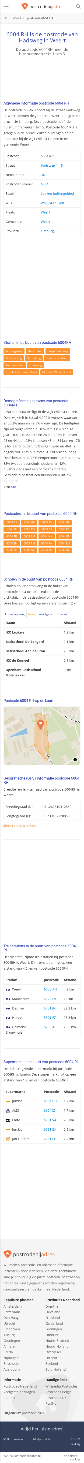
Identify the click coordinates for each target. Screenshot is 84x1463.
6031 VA (50, 1120)
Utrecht (9, 1323)
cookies (75, 1459)
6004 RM (29, 543)
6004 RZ (64, 522)
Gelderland (54, 1323)
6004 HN (46, 536)
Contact (9, 1397)
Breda (8, 1352)
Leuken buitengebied (57, 193)
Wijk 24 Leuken (52, 203)
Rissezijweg (35, 351)
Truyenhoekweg (57, 351)
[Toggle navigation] (6, 6)
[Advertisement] (42, 289)
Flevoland (53, 1312)
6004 (44, 184)
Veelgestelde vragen (19, 1392)
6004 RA (46, 543)
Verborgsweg (14, 351)
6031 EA (50, 1129)
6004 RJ (12, 529)
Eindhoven (12, 1329)
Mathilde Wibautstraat (56, 372)
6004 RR (47, 529)
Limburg (47, 231)
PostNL (51, 1403)
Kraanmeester (14, 365)
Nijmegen (11, 1358)
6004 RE (64, 536)
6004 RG (29, 529)
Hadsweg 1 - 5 (52, 165)
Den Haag (11, 1317)
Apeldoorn (12, 1369)
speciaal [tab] (62, 614)
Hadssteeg (34, 358)
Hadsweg (30, 40)
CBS (14, 486)
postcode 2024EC (35, 1413)
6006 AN (50, 989)
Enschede (11, 1363)
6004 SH (46, 550)
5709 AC (50, 1027)
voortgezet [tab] (46, 614)
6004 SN (11, 543)
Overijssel (53, 1352)
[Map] (42, 736)
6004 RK (12, 522)
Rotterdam (12, 1312)
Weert (45, 212)
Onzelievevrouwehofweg (21, 372)
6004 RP (64, 550)
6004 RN (64, 543)
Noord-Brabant (57, 1340)
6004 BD (50, 1101)
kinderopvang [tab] (14, 614)
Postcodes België (59, 1392)
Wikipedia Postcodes (61, 1386)
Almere (9, 1346)
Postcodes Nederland (20, 1386)
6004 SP (29, 550)
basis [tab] (31, 614)
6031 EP (50, 1139)
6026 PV (50, 999)
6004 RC (64, 529)
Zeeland (52, 1363)
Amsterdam (13, 1306)
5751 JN (50, 1008)
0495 (44, 175)
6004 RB (11, 536)
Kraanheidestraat (57, 358)
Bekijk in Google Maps (21, 825)
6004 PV (47, 522)
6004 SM (29, 536)
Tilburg (9, 1335)
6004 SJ (12, 550)
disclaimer (70, 1456)
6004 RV (29, 522)
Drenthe (52, 1306)
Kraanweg (35, 365)
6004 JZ (49, 1110)
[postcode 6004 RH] (42, 6)
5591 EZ (50, 1017)
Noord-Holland (57, 1346)
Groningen (12, 1340)
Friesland (53, 1317)
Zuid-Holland (56, 1369)
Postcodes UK (56, 1397)
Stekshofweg (13, 358)
